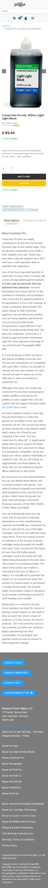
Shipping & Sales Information (17, 827)
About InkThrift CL (11, 775)
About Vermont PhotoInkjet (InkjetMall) (23, 803)
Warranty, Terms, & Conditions (18, 839)
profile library (13, 407)
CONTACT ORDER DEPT (16, 673)
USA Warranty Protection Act (17, 833)
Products (6, 26)
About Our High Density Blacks (18, 751)
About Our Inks (10, 745)
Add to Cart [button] (24, 177)
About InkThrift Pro (12, 769)
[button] (4, 71)
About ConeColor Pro (13, 757)
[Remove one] (12, 170)
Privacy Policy (9, 845)
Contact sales (13, 663)
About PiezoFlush (11, 787)
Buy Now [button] (24, 183)
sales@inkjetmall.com (14, 725)
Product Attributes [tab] (35, 220)
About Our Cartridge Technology (19, 809)
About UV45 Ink (10, 793)
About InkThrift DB (12, 781)
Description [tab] (11, 220)
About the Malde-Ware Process (19, 821)
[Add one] (12, 167)
